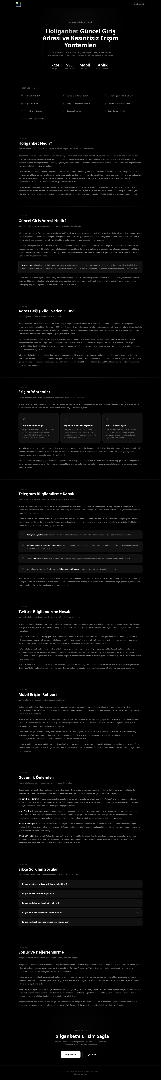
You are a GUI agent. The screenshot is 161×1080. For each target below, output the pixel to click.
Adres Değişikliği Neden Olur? (118, 96)
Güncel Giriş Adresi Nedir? (75, 96)
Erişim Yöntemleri (30, 103)
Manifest (84, 1074)
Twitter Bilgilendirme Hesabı (118, 103)
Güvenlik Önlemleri (72, 111)
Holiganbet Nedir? (30, 96)
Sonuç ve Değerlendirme (33, 118)
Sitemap (77, 1074)
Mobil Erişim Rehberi (31, 111)
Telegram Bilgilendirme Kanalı (77, 103)
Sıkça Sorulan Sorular (115, 111)
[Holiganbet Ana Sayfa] (18, 4)
